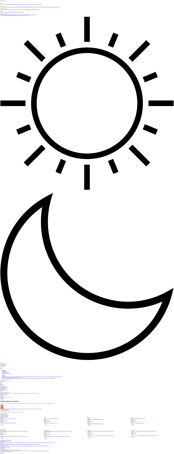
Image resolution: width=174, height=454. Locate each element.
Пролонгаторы (25, 9)
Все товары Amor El (3, 389)
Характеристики (6, 410)
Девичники (24, 15)
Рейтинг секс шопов (52, 442)
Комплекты (53, 378)
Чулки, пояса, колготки (27, 378)
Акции (30, 442)
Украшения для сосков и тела (16, 377)
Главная (1, 451)
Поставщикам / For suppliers (15, 445)
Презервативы (14, 9)
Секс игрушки (6, 376)
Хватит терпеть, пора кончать (19, 4)
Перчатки (48, 378)
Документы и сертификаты (30, 444)
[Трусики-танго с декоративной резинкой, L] (138, 418)
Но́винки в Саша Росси (31, 4)
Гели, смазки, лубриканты (8, 9)
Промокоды (33, 442)
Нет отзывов (2, 390)
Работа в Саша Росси (7, 445)
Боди (51, 378)
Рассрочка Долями (37, 444)
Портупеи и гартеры (35, 378)
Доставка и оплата (3, 15)
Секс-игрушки (2, 6)
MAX (4, 387)
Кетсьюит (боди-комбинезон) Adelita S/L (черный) (95, 423)
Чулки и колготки (25, 14)
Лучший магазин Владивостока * (43, 442)
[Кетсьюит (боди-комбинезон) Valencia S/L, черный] (8, 418)
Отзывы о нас (24, 442)
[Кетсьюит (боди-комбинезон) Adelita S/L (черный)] (95, 419)
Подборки (1, 3)
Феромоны (32, 9)
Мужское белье (9, 377)
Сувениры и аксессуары (40, 376)
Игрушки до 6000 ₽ (39, 4)
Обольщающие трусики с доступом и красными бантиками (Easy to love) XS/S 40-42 (100, 435)
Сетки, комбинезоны (13, 14)
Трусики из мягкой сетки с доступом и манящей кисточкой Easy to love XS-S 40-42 (57, 436)
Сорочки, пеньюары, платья (32, 14)
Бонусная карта (11, 442)
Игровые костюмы (6, 14)
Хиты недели (26, 4)
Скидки (27, 442)
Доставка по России (9, 444)
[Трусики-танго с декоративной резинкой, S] (51, 418)
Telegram (1, 387)
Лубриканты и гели (5, 372)
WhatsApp (6, 387)
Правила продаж (32, 445)
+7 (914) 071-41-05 (3, 363)
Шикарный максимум (11, 4)
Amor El (3, 388)
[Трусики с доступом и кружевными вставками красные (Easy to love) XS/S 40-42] (144, 431)
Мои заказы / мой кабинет (4, 442)
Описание (1, 410)
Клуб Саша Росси (19, 15)
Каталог (4, 451)
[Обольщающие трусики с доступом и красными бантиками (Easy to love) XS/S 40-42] (100, 431)
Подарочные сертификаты (6, 373)
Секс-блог (27, 15)
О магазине (2, 445)
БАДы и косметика (22, 376)
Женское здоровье (33, 376)
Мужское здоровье (60, 376)
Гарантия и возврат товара (21, 444)
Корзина (6, 452)
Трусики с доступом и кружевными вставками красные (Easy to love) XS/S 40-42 (143, 435)
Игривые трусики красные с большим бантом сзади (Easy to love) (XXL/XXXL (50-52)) (13, 436)
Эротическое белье (3, 13)
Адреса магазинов (3, 449)
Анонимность (8, 15)
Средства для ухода (37, 9)
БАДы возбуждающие (19, 9)
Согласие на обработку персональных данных (42, 445)
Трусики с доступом (19, 14)
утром (89, 424)
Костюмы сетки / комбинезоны (19, 378)
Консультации (54, 376)
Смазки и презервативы (4, 8)
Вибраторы (4, 370)
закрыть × (1, 4)
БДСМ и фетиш (28, 376)
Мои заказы (2, 453)
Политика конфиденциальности (24, 445)
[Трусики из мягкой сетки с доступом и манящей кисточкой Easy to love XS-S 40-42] (58, 431)
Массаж (29, 9)
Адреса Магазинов (14, 15)
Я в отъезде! (5, 4)
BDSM (1, 11)
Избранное (7, 451)
